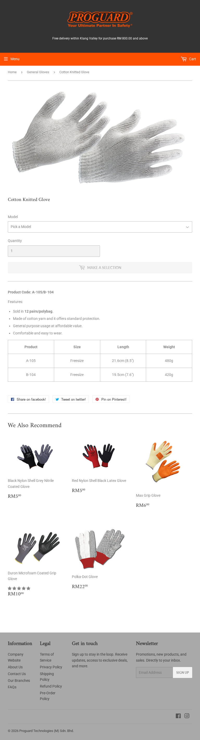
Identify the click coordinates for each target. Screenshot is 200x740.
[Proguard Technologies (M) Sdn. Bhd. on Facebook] (178, 717)
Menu (15, 59)
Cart (192, 59)
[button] (19, 588)
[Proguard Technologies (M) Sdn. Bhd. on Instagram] (187, 717)
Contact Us (17, 674)
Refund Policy (51, 686)
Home (12, 72)
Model (13, 217)
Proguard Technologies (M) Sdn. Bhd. (46, 731)
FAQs (12, 687)
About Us (15, 667)
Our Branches (19, 680)
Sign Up (182, 673)
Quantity (15, 241)
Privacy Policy (51, 667)
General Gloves (38, 72)
